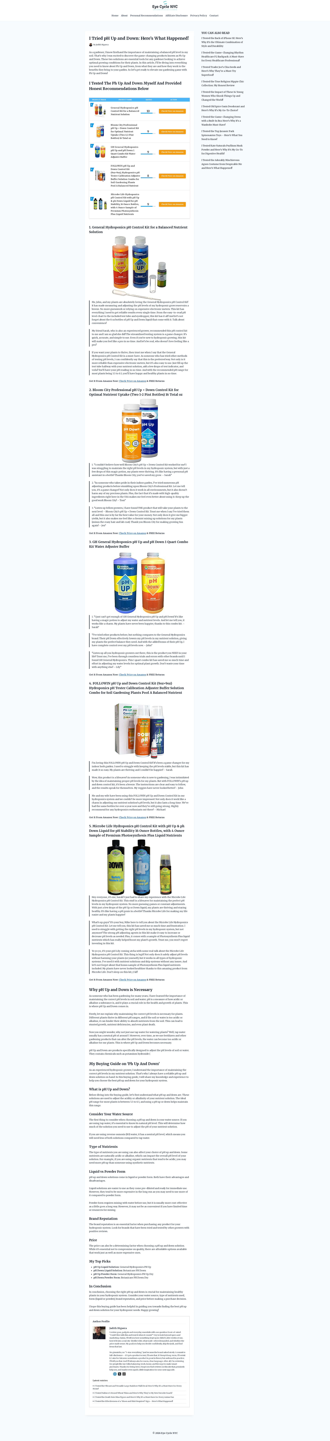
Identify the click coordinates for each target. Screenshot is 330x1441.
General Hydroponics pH (111, 227)
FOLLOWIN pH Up (107, 683)
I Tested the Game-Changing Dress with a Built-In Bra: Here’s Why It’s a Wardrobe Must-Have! (221, 121)
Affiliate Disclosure (177, 15)
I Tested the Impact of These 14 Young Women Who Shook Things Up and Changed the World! (222, 96)
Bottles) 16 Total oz (167, 395)
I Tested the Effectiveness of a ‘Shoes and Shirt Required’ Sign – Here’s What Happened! (133, 1401)
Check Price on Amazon (172, 111)
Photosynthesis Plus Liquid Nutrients (151, 835)
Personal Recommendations (146, 15)
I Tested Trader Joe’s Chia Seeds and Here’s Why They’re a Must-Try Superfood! (221, 71)
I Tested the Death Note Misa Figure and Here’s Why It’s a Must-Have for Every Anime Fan (134, 1397)
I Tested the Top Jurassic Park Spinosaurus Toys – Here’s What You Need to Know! (221, 135)
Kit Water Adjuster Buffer (109, 547)
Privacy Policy (198, 15)
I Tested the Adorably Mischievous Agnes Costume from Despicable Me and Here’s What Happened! (221, 164)
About (124, 15)
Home (115, 15)
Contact (213, 15)
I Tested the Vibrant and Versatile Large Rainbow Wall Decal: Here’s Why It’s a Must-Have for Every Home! (137, 1387)
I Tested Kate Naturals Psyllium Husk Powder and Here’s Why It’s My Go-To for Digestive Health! (222, 149)
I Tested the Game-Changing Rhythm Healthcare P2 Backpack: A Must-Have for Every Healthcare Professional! (222, 56)
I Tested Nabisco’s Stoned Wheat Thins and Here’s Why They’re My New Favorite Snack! (133, 1393)
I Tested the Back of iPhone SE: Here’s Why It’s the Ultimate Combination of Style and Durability (222, 42)
